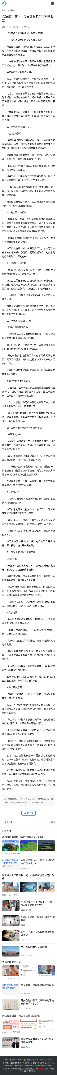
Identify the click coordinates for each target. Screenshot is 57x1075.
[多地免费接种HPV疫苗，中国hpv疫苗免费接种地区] (11, 905)
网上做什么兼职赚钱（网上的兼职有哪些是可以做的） (28, 877)
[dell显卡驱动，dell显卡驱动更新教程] (11, 920)
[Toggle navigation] (53, 3)
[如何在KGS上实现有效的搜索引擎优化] (11, 935)
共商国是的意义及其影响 (34, 947)
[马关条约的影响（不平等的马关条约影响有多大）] (11, 1004)
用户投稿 (25, 27)
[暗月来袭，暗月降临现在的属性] (11, 989)
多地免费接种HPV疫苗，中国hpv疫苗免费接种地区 (36, 903)
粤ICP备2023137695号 (14, 1060)
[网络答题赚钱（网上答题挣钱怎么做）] (28, 1024)
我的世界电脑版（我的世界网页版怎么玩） (24, 837)
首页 (3, 10)
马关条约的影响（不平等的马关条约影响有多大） (37, 1002)
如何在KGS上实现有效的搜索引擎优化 (37, 934)
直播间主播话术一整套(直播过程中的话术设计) (38, 862)
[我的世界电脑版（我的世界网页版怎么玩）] (28, 845)
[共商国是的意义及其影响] (11, 951)
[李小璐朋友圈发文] (28, 970)
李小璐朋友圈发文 (11, 962)
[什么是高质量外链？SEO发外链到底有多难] (11, 1042)
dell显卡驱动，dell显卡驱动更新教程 (38, 918)
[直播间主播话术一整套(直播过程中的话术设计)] (11, 864)
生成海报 (10, 822)
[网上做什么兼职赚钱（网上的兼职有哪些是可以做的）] (28, 887)
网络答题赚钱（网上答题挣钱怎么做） (22, 1015)
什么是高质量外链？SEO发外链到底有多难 (37, 1040)
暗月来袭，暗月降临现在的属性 (37, 985)
